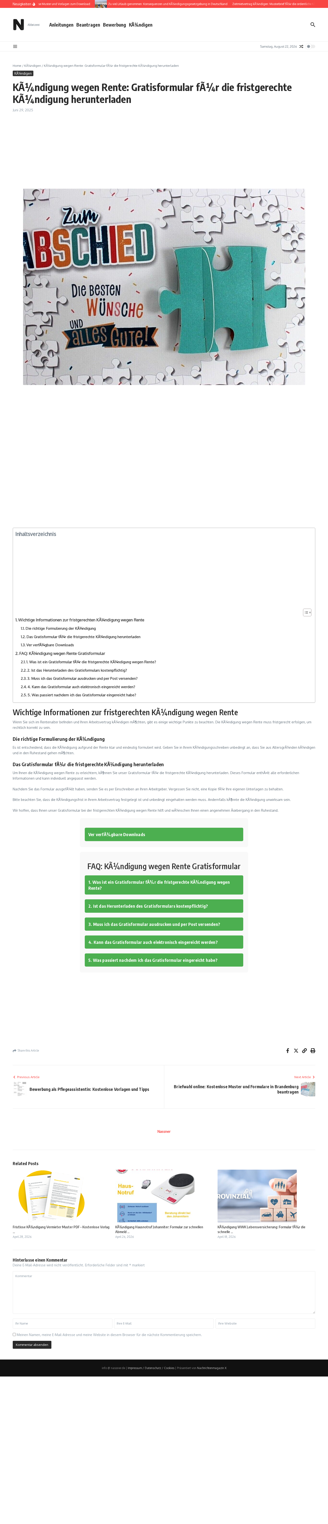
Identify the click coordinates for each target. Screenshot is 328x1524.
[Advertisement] (157, 153)
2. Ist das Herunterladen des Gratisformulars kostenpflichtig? (77, 670)
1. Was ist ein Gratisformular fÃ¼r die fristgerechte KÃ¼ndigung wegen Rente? (91, 661)
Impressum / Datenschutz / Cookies (151, 1368)
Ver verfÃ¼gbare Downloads (50, 644)
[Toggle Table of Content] (304, 612)
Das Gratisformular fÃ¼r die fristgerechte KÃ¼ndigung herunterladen (83, 636)
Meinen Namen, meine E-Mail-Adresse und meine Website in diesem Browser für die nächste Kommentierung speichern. (109, 1335)
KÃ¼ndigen (140, 25)
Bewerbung (114, 25)
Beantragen (88, 25)
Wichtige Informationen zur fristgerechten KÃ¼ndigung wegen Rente (81, 619)
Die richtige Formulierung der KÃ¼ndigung (60, 628)
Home (17, 66)
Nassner (164, 1131)
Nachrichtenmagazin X (211, 1368)
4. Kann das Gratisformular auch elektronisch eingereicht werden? (81, 686)
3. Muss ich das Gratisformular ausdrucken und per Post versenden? (82, 678)
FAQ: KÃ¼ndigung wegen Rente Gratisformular (62, 653)
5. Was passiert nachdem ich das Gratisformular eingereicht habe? (82, 694)
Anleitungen (61, 25)
